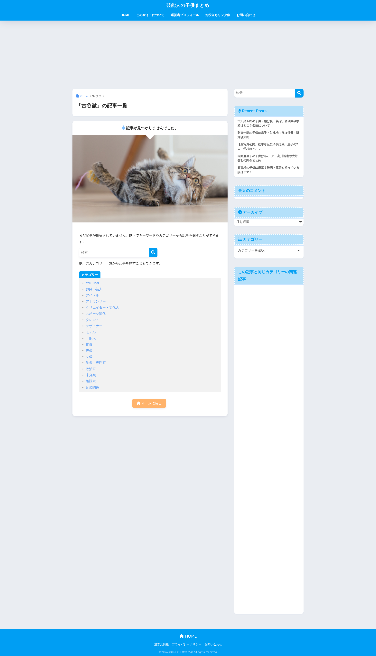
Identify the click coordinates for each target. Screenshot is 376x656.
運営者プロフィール (185, 15)
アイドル (92, 295)
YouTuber (92, 283)
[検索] (153, 252)
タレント (92, 320)
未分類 (91, 375)
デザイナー (94, 326)
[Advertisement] (188, 54)
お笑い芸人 (94, 289)
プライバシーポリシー (186, 644)
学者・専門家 (96, 363)
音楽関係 (92, 387)
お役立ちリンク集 (217, 15)
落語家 (91, 381)
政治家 (91, 369)
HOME (125, 15)
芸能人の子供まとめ (188, 5)
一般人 (91, 338)
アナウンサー (96, 301)
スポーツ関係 (96, 314)
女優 (89, 357)
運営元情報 (161, 644)
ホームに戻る (151, 403)
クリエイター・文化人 (102, 307)
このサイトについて (150, 15)
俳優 (89, 344)
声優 (89, 350)
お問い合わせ (246, 15)
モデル (91, 332)
